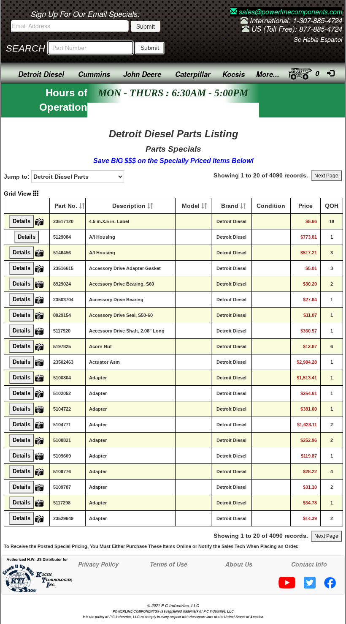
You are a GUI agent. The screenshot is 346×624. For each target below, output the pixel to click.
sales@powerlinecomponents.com (289, 11)
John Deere (142, 74)
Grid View (18, 193)
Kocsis (233, 74)
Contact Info (309, 564)
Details (21, 221)
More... (267, 74)
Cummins (94, 74)
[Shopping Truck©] (298, 72)
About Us (238, 564)
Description (129, 205)
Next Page (326, 176)
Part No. (65, 205)
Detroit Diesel (41, 74)
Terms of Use (168, 564)
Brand (229, 205)
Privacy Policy (98, 564)
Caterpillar (193, 74)
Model (191, 205)
